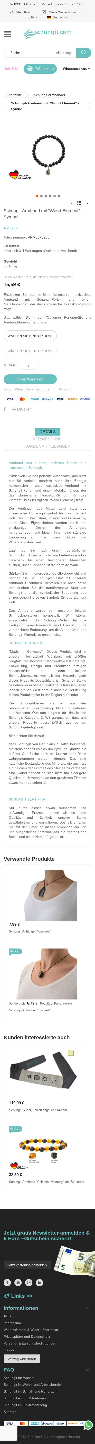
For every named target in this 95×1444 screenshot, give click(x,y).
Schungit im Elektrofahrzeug (25, 1405)
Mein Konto (24, 12)
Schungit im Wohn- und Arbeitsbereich (33, 1384)
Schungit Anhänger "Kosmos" (30, 931)
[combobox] (27, 52)
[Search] (83, 53)
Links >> (21, 1296)
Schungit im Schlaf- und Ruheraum (30, 1391)
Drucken (24, 409)
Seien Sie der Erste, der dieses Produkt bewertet (38, 277)
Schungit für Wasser (19, 1378)
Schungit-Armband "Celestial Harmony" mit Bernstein (46, 1182)
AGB (7, 1316)
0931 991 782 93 (27, 4)
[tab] (47, 432)
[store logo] (47, 33)
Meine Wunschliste (62, 12)
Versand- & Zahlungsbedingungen (30, 1343)
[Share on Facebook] (5, 409)
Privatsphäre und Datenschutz (27, 1336)
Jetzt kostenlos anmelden (27, 1265)
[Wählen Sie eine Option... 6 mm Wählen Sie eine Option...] (47, 345)
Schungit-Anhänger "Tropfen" (29, 1010)
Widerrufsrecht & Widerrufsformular (31, 1330)
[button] (36, 195)
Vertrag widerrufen (22, 1359)
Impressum (12, 1323)
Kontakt (9, 1350)
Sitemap (10, 1412)
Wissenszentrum (76, 69)
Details (47, 432)
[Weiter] (87, 204)
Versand (65, 389)
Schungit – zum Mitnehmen (25, 1398)
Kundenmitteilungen (47, 446)
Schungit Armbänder (49, 95)
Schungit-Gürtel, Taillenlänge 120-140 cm (38, 1110)
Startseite (14, 95)
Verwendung (47, 439)
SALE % (11, 69)
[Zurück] (71, 204)
